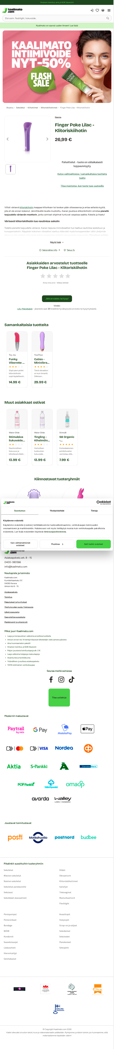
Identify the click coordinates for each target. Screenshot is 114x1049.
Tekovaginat (65, 892)
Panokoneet (65, 942)
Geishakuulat (10, 959)
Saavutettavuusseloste (14, 617)
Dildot (62, 870)
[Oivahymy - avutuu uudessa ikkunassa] (98, 989)
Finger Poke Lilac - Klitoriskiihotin (74, 127)
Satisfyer (63, 886)
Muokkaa (55, 544)
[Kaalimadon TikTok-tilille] (72, 679)
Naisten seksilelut (12, 881)
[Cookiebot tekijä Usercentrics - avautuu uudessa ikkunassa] (98, 503)
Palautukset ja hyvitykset (15, 602)
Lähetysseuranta (11, 612)
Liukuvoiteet (10, 947)
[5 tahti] (68, 276)
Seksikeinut (64, 931)
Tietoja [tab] (94, 510)
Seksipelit (64, 947)
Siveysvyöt (64, 920)
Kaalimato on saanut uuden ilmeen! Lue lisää (57, 25)
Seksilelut (8, 870)
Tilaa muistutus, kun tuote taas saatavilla (82, 185)
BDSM (6, 931)
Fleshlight (64, 903)
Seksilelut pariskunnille (15, 886)
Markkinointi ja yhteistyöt (16, 622)
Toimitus (8, 597)
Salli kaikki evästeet (93, 544)
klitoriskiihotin (27, 207)
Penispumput (10, 914)
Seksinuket (64, 936)
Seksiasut (8, 892)
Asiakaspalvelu (11, 592)
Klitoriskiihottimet (68, 881)
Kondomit (8, 936)
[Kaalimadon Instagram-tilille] (61, 679)
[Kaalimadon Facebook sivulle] (51, 679)
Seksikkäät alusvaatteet (15, 898)
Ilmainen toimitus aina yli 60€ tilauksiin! (57, 2)
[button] (108, 18)
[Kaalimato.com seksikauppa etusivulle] (29, 10)
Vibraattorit (65, 875)
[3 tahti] (55, 276)
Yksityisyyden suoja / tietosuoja (18, 607)
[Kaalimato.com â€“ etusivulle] (14, 551)
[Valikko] (109, 10)
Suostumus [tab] (19, 510)
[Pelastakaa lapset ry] (19, 989)
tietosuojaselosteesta (55, 531)
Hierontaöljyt (10, 953)
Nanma (58, 117)
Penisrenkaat (10, 920)
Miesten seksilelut (12, 875)
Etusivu (10, 108)
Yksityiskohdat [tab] (57, 510)
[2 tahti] (49, 276)
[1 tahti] (43, 276)
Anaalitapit (64, 914)
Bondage (8, 925)
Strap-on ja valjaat (68, 925)
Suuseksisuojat (11, 942)
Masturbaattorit (67, 898)
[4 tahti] (61, 276)
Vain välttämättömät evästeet (20, 543)
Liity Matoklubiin (25, 309)
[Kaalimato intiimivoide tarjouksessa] (57, 66)
